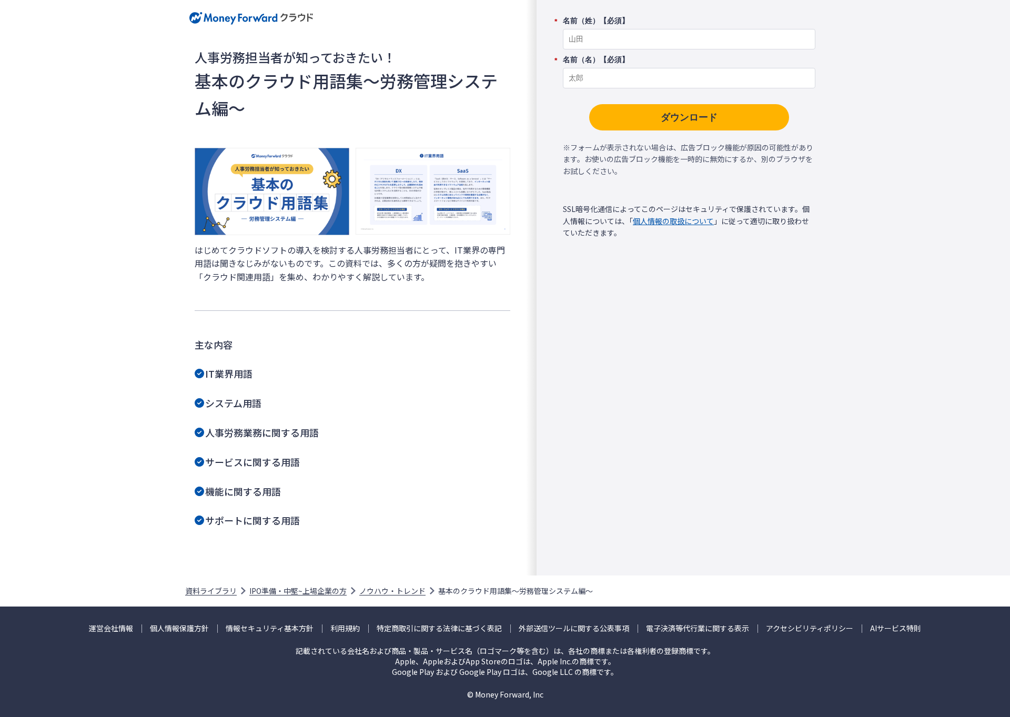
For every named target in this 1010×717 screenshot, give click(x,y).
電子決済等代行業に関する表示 (697, 628)
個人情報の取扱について (673, 221)
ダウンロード (689, 117)
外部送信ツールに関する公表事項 (574, 628)
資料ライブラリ (211, 590)
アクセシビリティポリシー (809, 628)
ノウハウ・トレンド (392, 590)
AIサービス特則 (895, 628)
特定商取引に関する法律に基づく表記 (439, 628)
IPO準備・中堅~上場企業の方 (298, 590)
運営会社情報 (111, 628)
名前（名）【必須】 (596, 60)
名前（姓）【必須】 (596, 21)
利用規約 (345, 628)
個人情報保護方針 (179, 628)
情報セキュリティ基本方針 (270, 628)
